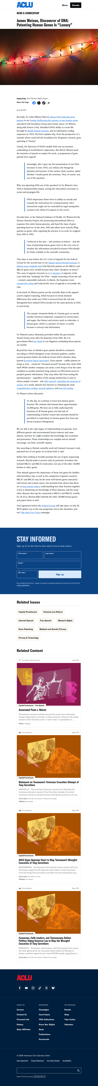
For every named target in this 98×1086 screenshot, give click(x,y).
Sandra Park (21, 98)
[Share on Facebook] (34, 103)
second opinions (46, 388)
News (41, 1029)
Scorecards (44, 1039)
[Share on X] (39, 103)
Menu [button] (65, 5)
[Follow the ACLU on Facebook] (19, 988)
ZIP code (21, 573)
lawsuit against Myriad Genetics (62, 262)
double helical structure (38, 130)
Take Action (69, 1019)
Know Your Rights (47, 1024)
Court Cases (44, 1014)
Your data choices (53, 1061)
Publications (44, 1034)
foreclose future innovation (36, 360)
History (20, 1024)
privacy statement (23, 585)
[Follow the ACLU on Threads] (46, 988)
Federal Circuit (48, 505)
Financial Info (23, 1019)
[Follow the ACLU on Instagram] (33, 988)
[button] (43, 103)
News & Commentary (27, 13)
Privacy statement (37, 1061)
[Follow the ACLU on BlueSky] (53, 988)
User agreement (22, 1061)
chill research (50, 381)
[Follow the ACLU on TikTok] (40, 988)
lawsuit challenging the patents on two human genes (54, 120)
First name (22, 553)
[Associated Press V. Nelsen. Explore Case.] (49, 693)
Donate (75, 5)
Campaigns (44, 1009)
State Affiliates (23, 1029)
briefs (39, 341)
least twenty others (31, 486)
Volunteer (68, 1024)
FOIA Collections (46, 1019)
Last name (49, 553)
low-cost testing (66, 388)
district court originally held (29, 266)
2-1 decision (55, 273)
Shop (66, 1014)
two (35, 341)
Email (20, 563)
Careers (20, 1009)
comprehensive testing (27, 388)
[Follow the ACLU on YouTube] (26, 988)
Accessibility (67, 1061)
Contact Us (22, 1014)
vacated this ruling (25, 283)
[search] (78, 1070)
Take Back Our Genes (30, 512)
